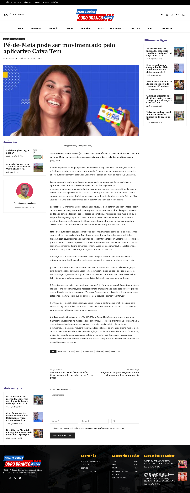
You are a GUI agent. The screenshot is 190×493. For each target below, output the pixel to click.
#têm (78, 351)
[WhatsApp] (118, 58)
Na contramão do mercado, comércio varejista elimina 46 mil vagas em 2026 (17, 400)
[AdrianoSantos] (24, 191)
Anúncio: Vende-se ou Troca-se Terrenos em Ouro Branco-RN (18, 166)
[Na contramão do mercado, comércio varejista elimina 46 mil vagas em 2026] (38, 400)
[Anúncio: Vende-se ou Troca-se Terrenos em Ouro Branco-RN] (38, 167)
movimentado (88, 351)
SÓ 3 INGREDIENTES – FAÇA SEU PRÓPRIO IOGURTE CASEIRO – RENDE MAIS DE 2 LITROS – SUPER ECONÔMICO (159, 477)
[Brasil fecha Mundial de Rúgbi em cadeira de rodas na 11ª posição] (38, 433)
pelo (106, 351)
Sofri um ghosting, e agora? (17, 151)
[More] (122, 359)
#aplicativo (62, 351)
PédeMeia (99, 351)
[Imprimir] (131, 58)
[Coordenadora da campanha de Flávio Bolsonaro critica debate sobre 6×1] (38, 416)
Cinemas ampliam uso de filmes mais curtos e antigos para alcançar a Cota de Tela (159, 99)
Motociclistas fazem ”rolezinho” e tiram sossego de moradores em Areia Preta (71, 375)
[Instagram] (167, 15)
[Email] (124, 58)
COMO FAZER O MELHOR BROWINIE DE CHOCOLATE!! (158, 462)
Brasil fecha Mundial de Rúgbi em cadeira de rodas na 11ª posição (19, 432)
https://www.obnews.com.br (24, 207)
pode (113, 351)
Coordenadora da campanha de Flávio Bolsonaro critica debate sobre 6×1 (17, 417)
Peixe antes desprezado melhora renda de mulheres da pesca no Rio (159, 116)
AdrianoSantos (11, 58)
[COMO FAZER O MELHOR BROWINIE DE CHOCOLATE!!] (182, 464)
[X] (172, 15)
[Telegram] (137, 58)
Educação (14, 39)
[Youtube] (177, 15)
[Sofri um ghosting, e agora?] (38, 154)
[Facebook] (162, 15)
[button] (183, 14)
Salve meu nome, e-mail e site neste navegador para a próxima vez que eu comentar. (89, 428)
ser (119, 351)
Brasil (6, 39)
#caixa (71, 351)
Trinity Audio (77, 146)
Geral (22, 39)
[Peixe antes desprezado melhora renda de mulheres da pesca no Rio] (179, 116)
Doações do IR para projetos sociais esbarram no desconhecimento (119, 374)
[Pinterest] (111, 58)
